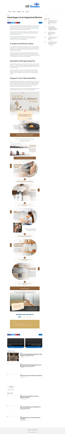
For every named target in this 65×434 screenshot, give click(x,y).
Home (23, 11)
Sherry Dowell (23, 409)
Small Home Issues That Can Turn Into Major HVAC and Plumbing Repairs (52, 43)
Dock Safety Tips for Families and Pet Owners (31, 375)
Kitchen (9, 11)
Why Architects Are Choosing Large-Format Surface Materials (52, 38)
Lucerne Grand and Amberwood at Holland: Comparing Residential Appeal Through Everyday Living (52, 28)
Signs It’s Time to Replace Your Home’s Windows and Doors (29, 397)
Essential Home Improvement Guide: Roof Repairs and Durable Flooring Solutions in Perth (53, 22)
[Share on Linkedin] (19, 22)
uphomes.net (35, 432)
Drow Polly (23, 367)
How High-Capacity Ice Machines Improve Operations (30, 418)
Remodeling (19, 11)
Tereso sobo (23, 420)
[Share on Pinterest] (17, 22)
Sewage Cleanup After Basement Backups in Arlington (51, 33)
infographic (33, 88)
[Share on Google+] (16, 22)
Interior (27, 11)
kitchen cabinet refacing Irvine (15, 34)
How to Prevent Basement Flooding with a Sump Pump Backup (30, 407)
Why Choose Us (34, 429)
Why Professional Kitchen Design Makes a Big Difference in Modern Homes (31, 355)
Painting (13, 11)
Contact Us (30, 429)
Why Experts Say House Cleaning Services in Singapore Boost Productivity (30, 365)
